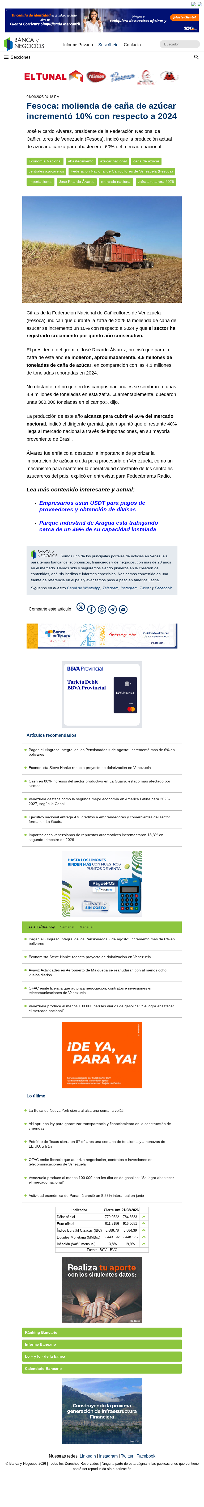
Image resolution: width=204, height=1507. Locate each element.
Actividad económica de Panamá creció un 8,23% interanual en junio (86, 1195)
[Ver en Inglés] (193, 4)
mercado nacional (116, 182)
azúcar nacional (113, 161)
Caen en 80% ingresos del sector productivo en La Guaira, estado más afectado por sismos (99, 783)
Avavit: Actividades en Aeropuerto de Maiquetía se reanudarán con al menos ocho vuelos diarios (98, 972)
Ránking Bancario (41, 1332)
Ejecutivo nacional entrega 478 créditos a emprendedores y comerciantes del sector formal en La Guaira (99, 819)
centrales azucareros (46, 171)
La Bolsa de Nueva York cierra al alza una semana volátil (76, 1110)
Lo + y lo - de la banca (45, 1356)
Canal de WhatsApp (83, 588)
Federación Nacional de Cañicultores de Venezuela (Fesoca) (122, 171)
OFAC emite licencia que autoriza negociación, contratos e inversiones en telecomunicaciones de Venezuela (90, 990)
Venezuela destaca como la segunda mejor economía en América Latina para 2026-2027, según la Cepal (99, 801)
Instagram (129, 588)
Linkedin (88, 1456)
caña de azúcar (146, 161)
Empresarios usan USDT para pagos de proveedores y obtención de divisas (92, 506)
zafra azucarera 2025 (156, 182)
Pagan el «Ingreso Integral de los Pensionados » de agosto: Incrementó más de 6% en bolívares (102, 752)
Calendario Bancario (43, 1368)
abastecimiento (81, 161)
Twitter (145, 588)
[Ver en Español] (200, 4)
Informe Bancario (40, 1344)
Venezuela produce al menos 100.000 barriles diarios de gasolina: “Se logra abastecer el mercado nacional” (101, 1008)
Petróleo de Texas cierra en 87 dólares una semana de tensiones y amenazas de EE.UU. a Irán (97, 1143)
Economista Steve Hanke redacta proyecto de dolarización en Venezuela (90, 767)
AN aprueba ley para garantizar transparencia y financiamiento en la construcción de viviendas (100, 1126)
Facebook (163, 588)
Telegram (110, 588)
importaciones (40, 182)
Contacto (132, 45)
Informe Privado (78, 45)
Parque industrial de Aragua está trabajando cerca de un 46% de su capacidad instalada (98, 526)
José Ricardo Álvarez (77, 182)
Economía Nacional (45, 161)
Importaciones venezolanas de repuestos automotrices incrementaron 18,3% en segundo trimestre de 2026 (96, 837)
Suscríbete (108, 45)
